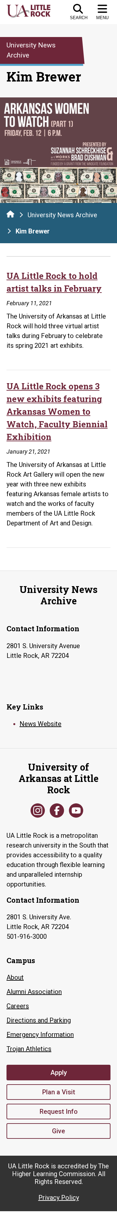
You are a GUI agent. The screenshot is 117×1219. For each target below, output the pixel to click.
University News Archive (62, 215)
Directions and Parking (38, 1020)
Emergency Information (40, 1034)
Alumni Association (34, 992)
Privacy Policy (58, 1197)
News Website (40, 724)
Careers (17, 1006)
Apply (58, 1072)
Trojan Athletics (28, 1049)
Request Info (59, 1111)
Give (58, 1131)
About (15, 977)
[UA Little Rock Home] (10, 214)
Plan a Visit (58, 1092)
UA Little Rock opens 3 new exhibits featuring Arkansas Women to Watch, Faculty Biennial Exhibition (57, 411)
